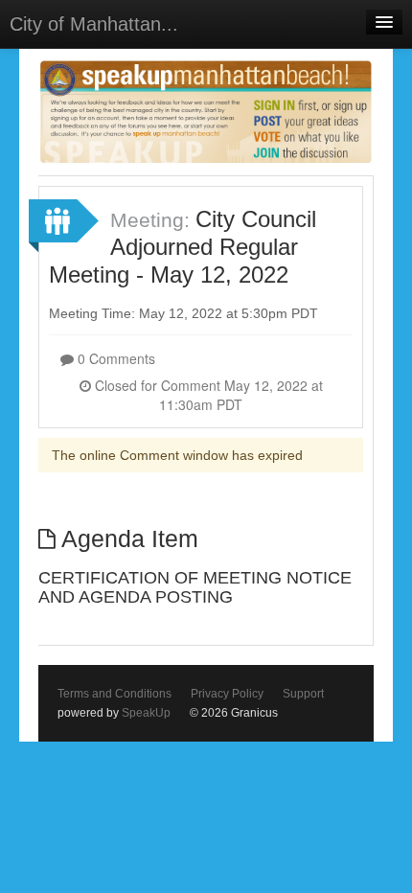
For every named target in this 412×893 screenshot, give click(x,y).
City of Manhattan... (94, 23)
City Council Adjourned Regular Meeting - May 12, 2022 (182, 247)
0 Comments (114, 358)
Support (303, 693)
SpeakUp (146, 713)
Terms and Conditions (114, 693)
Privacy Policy (227, 693)
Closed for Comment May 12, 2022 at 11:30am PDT (207, 395)
